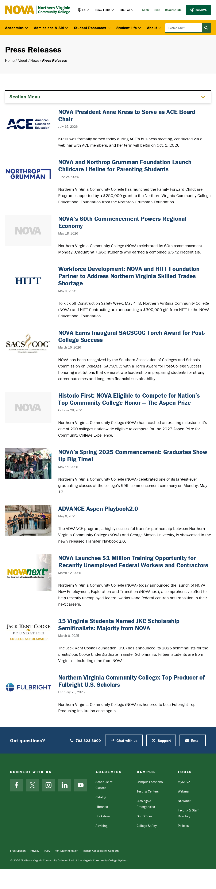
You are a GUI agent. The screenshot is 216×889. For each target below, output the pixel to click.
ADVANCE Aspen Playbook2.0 (98, 508)
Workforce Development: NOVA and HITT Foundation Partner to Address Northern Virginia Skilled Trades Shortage (129, 276)
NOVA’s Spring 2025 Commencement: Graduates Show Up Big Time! (132, 455)
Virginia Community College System (105, 860)
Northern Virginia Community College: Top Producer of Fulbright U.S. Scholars (131, 680)
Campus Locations (150, 782)
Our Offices (144, 816)
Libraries (102, 807)
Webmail (184, 791)
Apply (145, 10)
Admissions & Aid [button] (49, 27)
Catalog (101, 797)
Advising (102, 825)
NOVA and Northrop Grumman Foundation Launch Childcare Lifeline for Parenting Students (125, 165)
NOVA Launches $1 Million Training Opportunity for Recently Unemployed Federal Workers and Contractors (133, 561)
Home (10, 60)
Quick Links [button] (102, 10)
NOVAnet (184, 801)
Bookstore (103, 816)
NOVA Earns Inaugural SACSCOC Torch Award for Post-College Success (131, 336)
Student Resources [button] (90, 27)
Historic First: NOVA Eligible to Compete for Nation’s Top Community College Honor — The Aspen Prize (129, 399)
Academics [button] (14, 27)
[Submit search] (206, 28)
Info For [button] (125, 10)
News (34, 60)
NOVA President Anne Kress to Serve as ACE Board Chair (126, 115)
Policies (183, 825)
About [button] (152, 27)
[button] (84, 10)
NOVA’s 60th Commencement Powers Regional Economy (122, 222)
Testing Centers (148, 791)
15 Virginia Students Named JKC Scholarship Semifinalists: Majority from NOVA (118, 624)
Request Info (173, 10)
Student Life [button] (126, 27)
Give (157, 10)
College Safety (147, 825)
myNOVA (201, 10)
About (22, 60)
